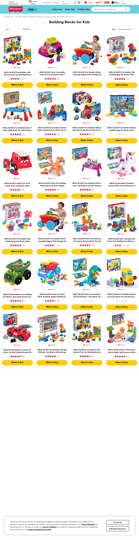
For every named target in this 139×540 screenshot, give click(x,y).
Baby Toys (70, 9)
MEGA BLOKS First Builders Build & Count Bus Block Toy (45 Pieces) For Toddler (121, 295)
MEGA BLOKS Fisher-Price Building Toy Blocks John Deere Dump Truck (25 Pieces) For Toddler (17, 295)
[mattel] (85, 2)
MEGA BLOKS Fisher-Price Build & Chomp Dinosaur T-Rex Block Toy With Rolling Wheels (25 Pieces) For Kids (86, 295)
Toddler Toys (83, 9)
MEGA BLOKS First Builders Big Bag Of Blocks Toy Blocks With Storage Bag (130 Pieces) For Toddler (52, 351)
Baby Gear (57, 9)
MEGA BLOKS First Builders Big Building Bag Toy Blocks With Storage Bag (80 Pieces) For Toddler (121, 73)
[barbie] (91, 2)
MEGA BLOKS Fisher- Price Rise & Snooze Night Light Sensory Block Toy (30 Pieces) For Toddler (122, 351)
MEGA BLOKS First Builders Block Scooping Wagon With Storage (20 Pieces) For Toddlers (87, 73)
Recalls (56, 2)
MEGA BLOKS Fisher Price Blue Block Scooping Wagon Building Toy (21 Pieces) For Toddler (52, 295)
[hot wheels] (98, 2)
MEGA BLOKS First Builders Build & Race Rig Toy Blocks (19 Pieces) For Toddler (86, 129)
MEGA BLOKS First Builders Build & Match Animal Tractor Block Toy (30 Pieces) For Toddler (52, 129)
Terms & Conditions (49, 527)
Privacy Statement (88, 524)
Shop (31, 9)
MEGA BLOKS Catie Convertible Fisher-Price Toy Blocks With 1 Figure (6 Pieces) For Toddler (52, 73)
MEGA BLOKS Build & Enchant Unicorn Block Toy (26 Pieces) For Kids (121, 184)
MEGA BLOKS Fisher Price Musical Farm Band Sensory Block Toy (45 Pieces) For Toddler (87, 240)
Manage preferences (117, 529)
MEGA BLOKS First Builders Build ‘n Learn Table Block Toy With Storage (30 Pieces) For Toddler (17, 129)
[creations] (115, 2)
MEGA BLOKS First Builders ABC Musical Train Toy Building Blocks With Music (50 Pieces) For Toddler (17, 73)
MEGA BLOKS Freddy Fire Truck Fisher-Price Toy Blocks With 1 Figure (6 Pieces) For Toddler (17, 184)
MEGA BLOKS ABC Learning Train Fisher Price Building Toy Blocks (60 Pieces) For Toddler (121, 240)
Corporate (47, 2)
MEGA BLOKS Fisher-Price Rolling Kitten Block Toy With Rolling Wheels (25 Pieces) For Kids (52, 184)
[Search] (126, 9)
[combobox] (110, 9)
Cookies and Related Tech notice (39, 529)
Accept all (118, 522)
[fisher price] (107, 2)
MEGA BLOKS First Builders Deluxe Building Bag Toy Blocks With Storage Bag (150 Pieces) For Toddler (121, 129)
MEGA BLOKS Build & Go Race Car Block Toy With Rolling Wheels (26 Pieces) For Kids (17, 351)
